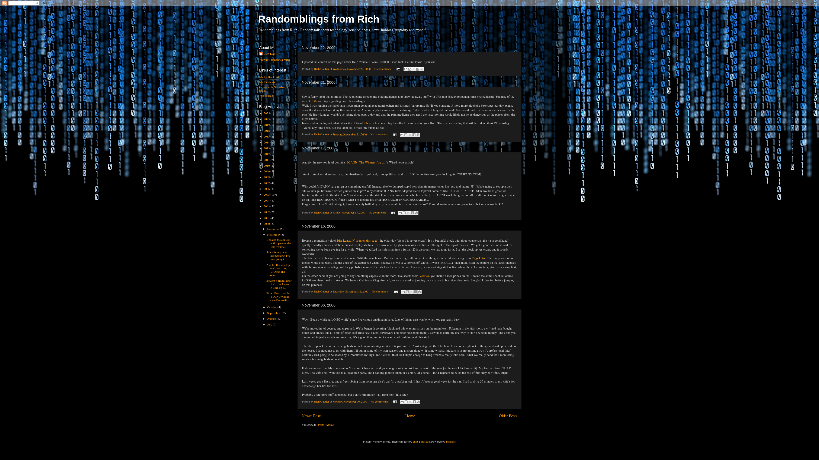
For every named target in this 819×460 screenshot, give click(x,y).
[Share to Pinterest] (422, 69)
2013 (267, 148)
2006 (267, 189)
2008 (267, 177)
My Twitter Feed (269, 77)
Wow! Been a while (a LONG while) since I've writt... (277, 296)
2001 (267, 218)
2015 (267, 136)
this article (370, 123)
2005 (267, 194)
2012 (267, 154)
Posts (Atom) (326, 425)
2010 (267, 166)
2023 (267, 119)
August (271, 319)
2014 (267, 142)
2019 (267, 125)
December (273, 229)
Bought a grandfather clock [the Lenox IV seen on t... (279, 284)
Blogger (450, 441)
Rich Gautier (271, 54)
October (272, 307)
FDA (314, 101)
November (273, 234)
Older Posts (508, 415)
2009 (267, 171)
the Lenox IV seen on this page (358, 240)
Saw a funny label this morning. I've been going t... (278, 255)
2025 (267, 113)
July (270, 324)
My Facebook (267, 82)
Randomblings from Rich (318, 19)
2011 (267, 160)
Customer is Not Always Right (273, 88)
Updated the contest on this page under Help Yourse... (278, 243)
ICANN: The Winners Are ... (366, 162)
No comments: (383, 69)
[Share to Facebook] (418, 69)
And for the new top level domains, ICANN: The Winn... (278, 270)
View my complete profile (274, 60)
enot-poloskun (421, 441)
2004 (267, 200)
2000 (267, 224)
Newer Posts (311, 415)
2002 (267, 212)
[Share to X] (414, 69)
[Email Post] (398, 69)
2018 (267, 131)
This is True (266, 95)
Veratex (424, 276)
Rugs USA (478, 258)
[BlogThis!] (410, 69)
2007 (267, 183)
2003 (267, 206)
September (274, 313)
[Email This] (406, 69)
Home (410, 415)
